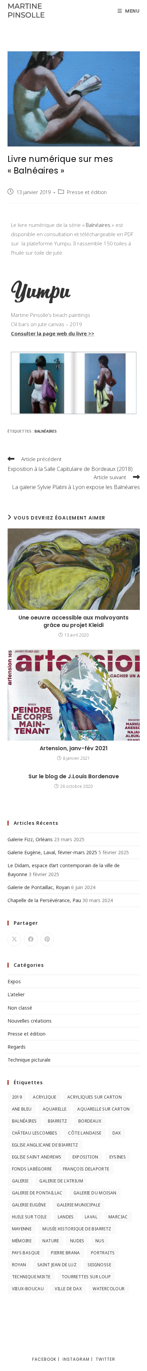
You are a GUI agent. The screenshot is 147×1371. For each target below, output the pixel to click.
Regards (17, 1046)
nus (99, 1241)
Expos (14, 981)
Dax (116, 1133)
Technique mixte (31, 1277)
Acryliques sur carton (94, 1097)
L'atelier (16, 994)
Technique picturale (29, 1059)
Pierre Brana (65, 1253)
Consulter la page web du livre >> (52, 333)
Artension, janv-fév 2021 (74, 748)
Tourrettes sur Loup (86, 1277)
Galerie (20, 1181)
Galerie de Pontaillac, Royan (39, 887)
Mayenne (22, 1229)
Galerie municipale (78, 1205)
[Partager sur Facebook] (31, 939)
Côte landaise (84, 1133)
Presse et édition (87, 192)
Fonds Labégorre (32, 1169)
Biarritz (57, 1121)
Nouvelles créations (30, 1020)
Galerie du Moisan (95, 1193)
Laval (91, 1217)
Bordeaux (89, 1121)
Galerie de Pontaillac (37, 1193)
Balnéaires (98, 224)
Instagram (76, 1359)
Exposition (85, 1157)
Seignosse (99, 1265)
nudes (77, 1241)
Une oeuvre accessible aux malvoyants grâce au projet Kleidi (73, 621)
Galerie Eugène (29, 1205)
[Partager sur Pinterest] (47, 939)
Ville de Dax (68, 1289)
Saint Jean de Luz (57, 1265)
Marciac (118, 1217)
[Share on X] (14, 939)
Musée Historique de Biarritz (76, 1229)
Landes (66, 1217)
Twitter (105, 1359)
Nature (50, 1241)
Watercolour (108, 1289)
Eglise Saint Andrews (37, 1157)
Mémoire (22, 1241)
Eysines (117, 1157)
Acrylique (44, 1097)
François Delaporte (86, 1169)
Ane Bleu (22, 1109)
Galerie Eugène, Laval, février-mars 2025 (52, 852)
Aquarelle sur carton (103, 1109)
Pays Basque (26, 1253)
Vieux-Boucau (28, 1289)
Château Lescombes (34, 1133)
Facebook (44, 1359)
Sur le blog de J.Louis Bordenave (73, 776)
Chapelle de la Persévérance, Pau (44, 900)
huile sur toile (29, 1217)
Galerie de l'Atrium (61, 1181)
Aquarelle (55, 1109)
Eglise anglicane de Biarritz (45, 1145)
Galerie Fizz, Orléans (30, 839)
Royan (19, 1265)
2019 (17, 1097)
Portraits (103, 1253)
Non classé (20, 1007)
